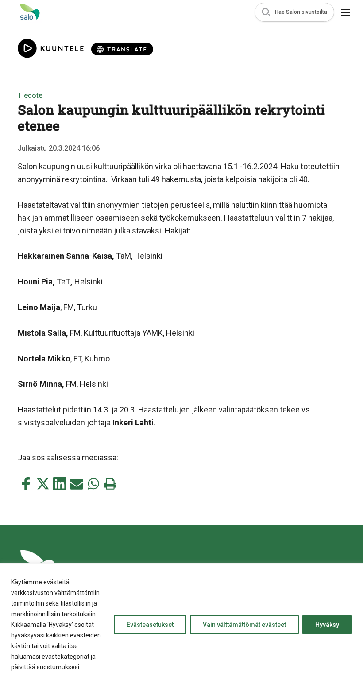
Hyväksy (327, 624)
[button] (294, 12)
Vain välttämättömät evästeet (244, 624)
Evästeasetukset (150, 624)
